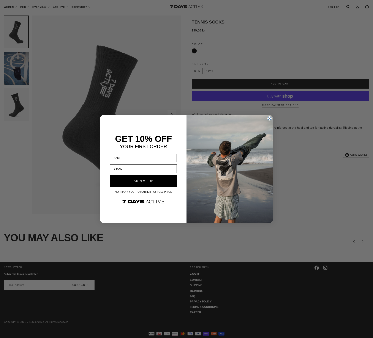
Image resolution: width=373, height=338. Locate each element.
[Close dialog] (269, 118)
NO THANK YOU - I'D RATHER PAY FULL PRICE (143, 191)
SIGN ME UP (143, 181)
